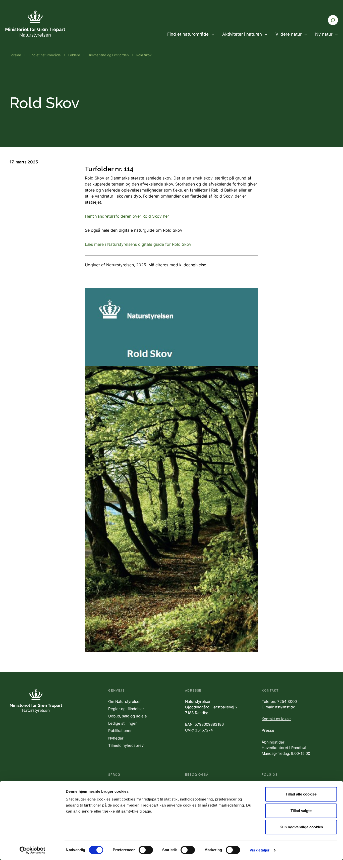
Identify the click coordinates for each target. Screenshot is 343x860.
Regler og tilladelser (126, 708)
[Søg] (333, 20)
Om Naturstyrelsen (125, 701)
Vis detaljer (259, 850)
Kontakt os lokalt (276, 718)
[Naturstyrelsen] (35, 24)
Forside (15, 55)
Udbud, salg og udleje (127, 716)
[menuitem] (190, 38)
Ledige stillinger (122, 723)
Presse (268, 730)
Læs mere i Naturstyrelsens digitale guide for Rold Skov (138, 244)
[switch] (146, 850)
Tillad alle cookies (301, 794)
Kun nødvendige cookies (301, 827)
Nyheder (116, 738)
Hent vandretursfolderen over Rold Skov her (127, 216)
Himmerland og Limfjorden (108, 55)
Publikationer (120, 730)
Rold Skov (143, 55)
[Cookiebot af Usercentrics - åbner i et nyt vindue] (32, 850)
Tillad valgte (301, 811)
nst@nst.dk (285, 707)
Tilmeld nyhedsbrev (126, 745)
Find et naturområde (45, 55)
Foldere (74, 55)
